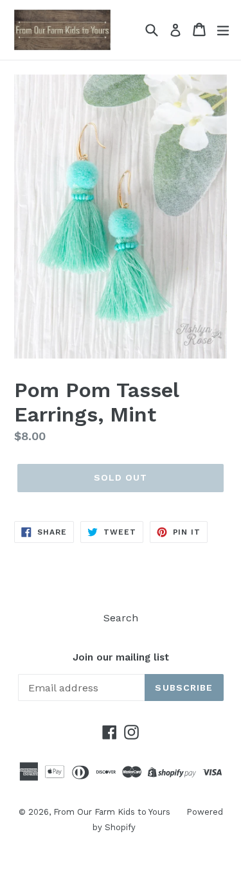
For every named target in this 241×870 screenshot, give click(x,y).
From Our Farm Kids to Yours (111, 812)
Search (120, 618)
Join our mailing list (121, 657)
